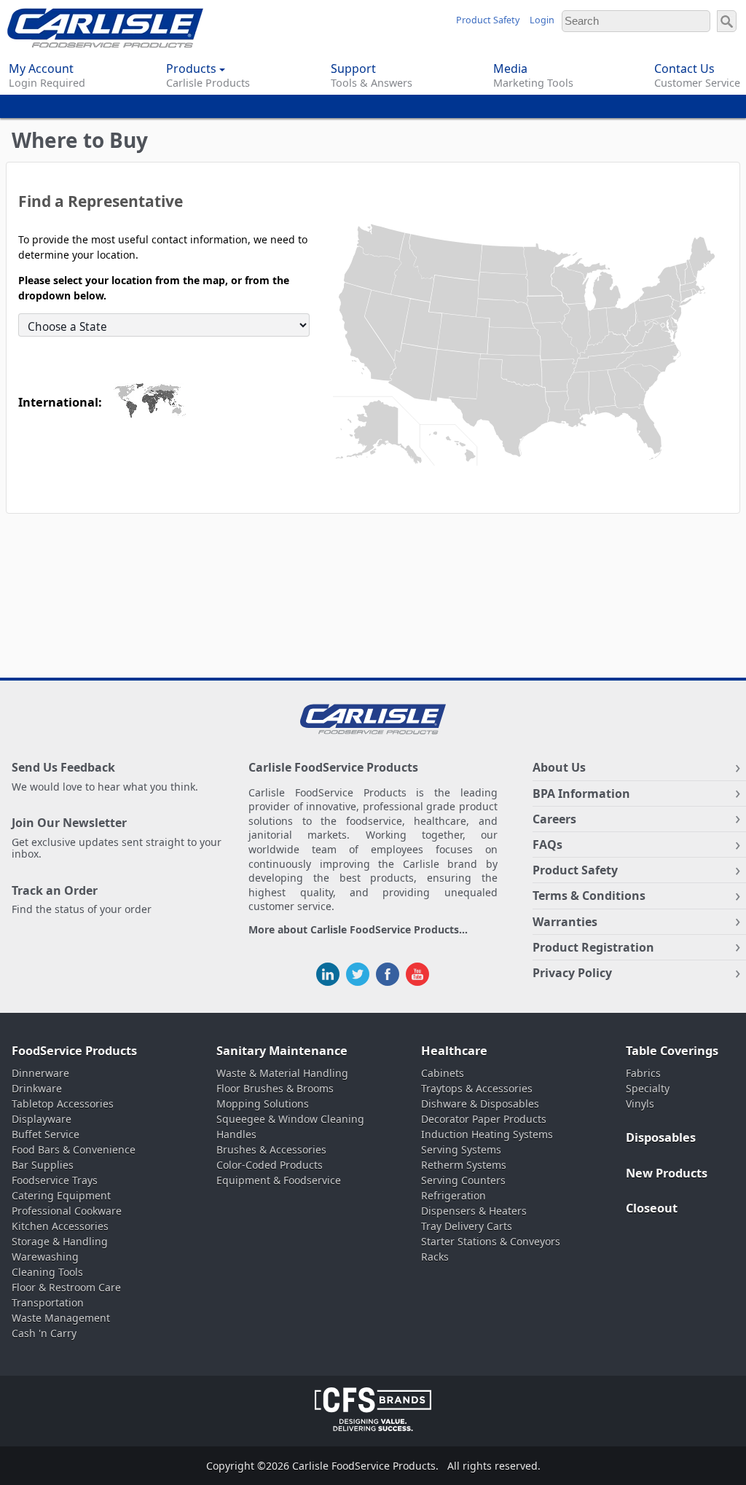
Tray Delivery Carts (466, 1226)
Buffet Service (45, 1134)
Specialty (648, 1088)
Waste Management (61, 1318)
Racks (435, 1256)
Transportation (48, 1302)
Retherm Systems (463, 1165)
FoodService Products (74, 1051)
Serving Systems (461, 1149)
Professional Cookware (67, 1211)
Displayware (41, 1119)
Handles (236, 1134)
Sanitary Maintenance (282, 1051)
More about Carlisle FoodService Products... (358, 930)
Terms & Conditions (589, 896)
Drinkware (37, 1088)
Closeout (652, 1208)
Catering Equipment (61, 1195)
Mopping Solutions (262, 1103)
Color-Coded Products (269, 1165)
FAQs (547, 844)
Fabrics (643, 1073)
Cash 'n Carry (44, 1333)
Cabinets (442, 1073)
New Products (666, 1173)
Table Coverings (672, 1051)
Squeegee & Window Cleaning (290, 1119)
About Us (559, 767)
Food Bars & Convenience (74, 1149)
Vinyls (640, 1103)
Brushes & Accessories (271, 1149)
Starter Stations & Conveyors (490, 1241)
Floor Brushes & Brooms (275, 1088)
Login (542, 20)
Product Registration (593, 947)
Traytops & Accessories (477, 1088)
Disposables (661, 1137)
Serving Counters (463, 1180)
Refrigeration (453, 1195)
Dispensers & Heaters (474, 1211)
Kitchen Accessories (60, 1226)
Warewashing (45, 1256)
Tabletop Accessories (63, 1103)
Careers (554, 819)
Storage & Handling (60, 1241)
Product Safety (487, 20)
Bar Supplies (43, 1165)
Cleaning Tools (47, 1272)
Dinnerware (40, 1073)
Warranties (565, 922)
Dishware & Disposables (480, 1103)
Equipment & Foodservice (278, 1180)
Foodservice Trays (55, 1180)
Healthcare (454, 1051)
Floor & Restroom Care (66, 1287)
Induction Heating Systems (487, 1134)
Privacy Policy (572, 973)
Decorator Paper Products (483, 1119)
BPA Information (581, 793)
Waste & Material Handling (282, 1073)
